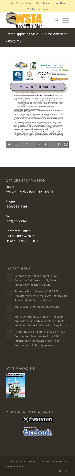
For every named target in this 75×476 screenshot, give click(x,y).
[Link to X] (60, 471)
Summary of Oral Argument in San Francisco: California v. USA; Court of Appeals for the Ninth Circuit (37, 280)
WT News (61, 2)
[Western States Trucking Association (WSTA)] (31, 20)
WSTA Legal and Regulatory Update (37, 306)
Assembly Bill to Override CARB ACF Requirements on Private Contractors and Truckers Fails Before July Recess (41, 295)
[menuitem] (21, 3)
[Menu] (63, 20)
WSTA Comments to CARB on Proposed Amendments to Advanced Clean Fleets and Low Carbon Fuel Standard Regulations (42, 321)
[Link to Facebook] (66, 471)
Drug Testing (43, 2)
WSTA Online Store (21, 2)
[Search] (54, 20)
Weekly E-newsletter (38, 8)
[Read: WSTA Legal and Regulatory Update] (9, 308)
